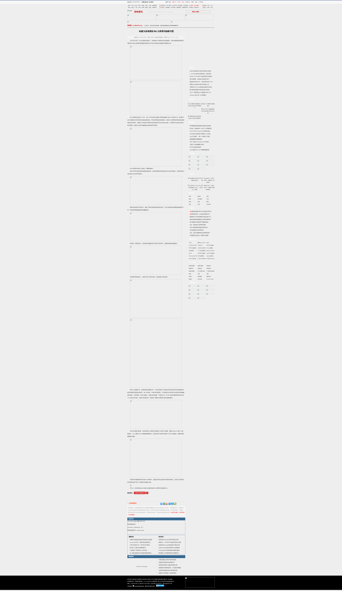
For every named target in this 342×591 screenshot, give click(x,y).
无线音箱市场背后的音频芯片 (167, 562)
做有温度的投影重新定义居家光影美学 (200, 219)
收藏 (192, 2)
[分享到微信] (175, 504)
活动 (146, 5)
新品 (132, 7)
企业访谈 (191, 208)
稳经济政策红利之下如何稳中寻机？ (201, 211)
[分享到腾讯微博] (170, 504)
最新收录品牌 (193, 239)
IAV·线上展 (192, 262)
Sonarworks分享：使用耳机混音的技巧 (140, 542)
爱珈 (207, 201)
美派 (190, 201)
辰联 (207, 196)
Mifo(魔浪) (191, 250)
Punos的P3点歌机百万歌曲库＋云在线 (200, 133)
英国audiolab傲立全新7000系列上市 (199, 84)
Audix (190, 242)
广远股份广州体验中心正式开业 (138, 550)
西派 (199, 201)
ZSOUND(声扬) (192, 258)
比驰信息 (200, 268)
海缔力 (190, 276)
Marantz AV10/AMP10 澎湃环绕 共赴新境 (201, 76)
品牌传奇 (154, 7)
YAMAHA (200, 245)
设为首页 (187, 2)
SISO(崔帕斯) (201, 256)
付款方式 (149, 579)
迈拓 (207, 273)
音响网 (136, 581)
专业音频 (185, 5)
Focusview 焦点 (209, 279)
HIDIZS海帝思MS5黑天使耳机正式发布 (200, 71)
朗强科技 (191, 268)
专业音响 (163, 5)
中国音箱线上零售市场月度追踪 (167, 559)
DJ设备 (162, 7)
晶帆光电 (208, 276)
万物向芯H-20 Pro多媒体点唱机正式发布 (201, 87)
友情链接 (170, 579)
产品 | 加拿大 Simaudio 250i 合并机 (199, 141)
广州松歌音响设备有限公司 (212, 271)
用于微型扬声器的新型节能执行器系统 (200, 125)
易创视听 (200, 276)
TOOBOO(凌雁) (201, 253)
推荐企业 (191, 192)
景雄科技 (208, 265)
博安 (190, 199)
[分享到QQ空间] (164, 504)
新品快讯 (191, 67)
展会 (205, 7)
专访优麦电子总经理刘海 (196, 230)
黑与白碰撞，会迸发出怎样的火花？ (200, 79)
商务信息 (134, 579)
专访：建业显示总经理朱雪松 (198, 224)
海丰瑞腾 (200, 199)
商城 (205, 5)
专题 (150, 7)
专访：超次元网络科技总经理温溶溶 (200, 232)
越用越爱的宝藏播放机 (196, 139)
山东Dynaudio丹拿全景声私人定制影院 (169, 547)
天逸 (199, 204)
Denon (190, 253)
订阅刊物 (201, 2)
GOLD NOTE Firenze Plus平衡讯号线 (200, 131)
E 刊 (208, 5)
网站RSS (165, 579)
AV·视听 (191, 5)
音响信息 (152, 25)
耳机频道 (167, 7)
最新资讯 (131, 536)
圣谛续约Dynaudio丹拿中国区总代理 (168, 539)
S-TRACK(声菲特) (202, 258)
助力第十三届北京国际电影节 (138, 547)
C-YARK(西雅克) (202, 250)
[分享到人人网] (172, 504)
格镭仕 (190, 279)
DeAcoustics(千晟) (193, 256)
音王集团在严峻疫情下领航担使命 (199, 222)
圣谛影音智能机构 (139, 493)
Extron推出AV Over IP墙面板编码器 (199, 150)
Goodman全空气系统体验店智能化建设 (169, 550)
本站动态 (144, 579)
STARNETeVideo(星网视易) (212, 258)
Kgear (207, 242)
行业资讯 (146, 25)
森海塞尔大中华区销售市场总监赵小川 (200, 216)
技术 (139, 5)
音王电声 (208, 204)
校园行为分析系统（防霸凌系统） (168, 573)
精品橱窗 (154, 5)
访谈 (139, 7)
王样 (190, 204)
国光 (190, 196)
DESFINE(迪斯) (210, 245)
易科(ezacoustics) (201, 242)
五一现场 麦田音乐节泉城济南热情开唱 (140, 553)
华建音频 (208, 268)
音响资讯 (139, 579)
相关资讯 (161, 536)
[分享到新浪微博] (167, 504)
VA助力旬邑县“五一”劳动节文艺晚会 (140, 545)
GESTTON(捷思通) (210, 253)
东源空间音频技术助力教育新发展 (168, 570)
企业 (136, 5)
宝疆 (199, 273)
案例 (146, 7)
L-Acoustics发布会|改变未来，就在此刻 (200, 73)
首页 (129, 5)
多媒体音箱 (185, 7)
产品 (132, 5)
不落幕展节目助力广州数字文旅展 (199, 235)
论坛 (212, 7)
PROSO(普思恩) (192, 248)
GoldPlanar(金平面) (202, 248)
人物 (150, 5)
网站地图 (160, 579)
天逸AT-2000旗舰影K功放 (197, 144)
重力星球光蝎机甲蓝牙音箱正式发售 (200, 89)
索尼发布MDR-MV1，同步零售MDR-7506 (201, 81)
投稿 (196, 2)
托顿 (190, 273)
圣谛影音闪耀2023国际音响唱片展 (168, 565)
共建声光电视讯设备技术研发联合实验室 (141, 539)
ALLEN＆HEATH (193, 245)
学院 (208, 7)
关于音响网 (155, 579)
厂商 (136, 7)
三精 (207, 199)
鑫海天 (199, 196)
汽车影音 (191, 7)
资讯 (129, 7)
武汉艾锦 (200, 279)
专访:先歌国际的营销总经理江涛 (199, 227)
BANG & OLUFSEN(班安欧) (213, 250)
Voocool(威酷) (209, 248)
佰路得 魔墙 (191, 265)
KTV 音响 (168, 5)
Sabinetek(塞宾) (209, 256)
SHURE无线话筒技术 (195, 147)
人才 (211, 5)
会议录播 (180, 5)
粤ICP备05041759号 (167, 583)
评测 (143, 7)
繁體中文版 (168, 2)
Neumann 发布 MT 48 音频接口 (198, 95)
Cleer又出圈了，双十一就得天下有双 (200, 136)
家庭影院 (179, 7)
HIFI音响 (173, 7)
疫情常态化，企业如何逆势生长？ (200, 214)
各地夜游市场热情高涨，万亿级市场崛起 (170, 567)
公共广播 (174, 5)
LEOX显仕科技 (201, 271)
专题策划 (191, 99)
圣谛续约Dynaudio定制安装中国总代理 (169, 545)
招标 (143, 5)
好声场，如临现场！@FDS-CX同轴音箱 (201, 128)
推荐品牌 (191, 153)
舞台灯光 (197, 7)
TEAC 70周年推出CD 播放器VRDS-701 (200, 92)
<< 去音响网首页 (132, 503)
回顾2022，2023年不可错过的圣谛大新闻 (170, 542)
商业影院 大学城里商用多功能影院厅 (169, 553)
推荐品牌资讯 (193, 282)
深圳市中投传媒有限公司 (168, 581)
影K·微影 (196, 5)
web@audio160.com (135, 583)
